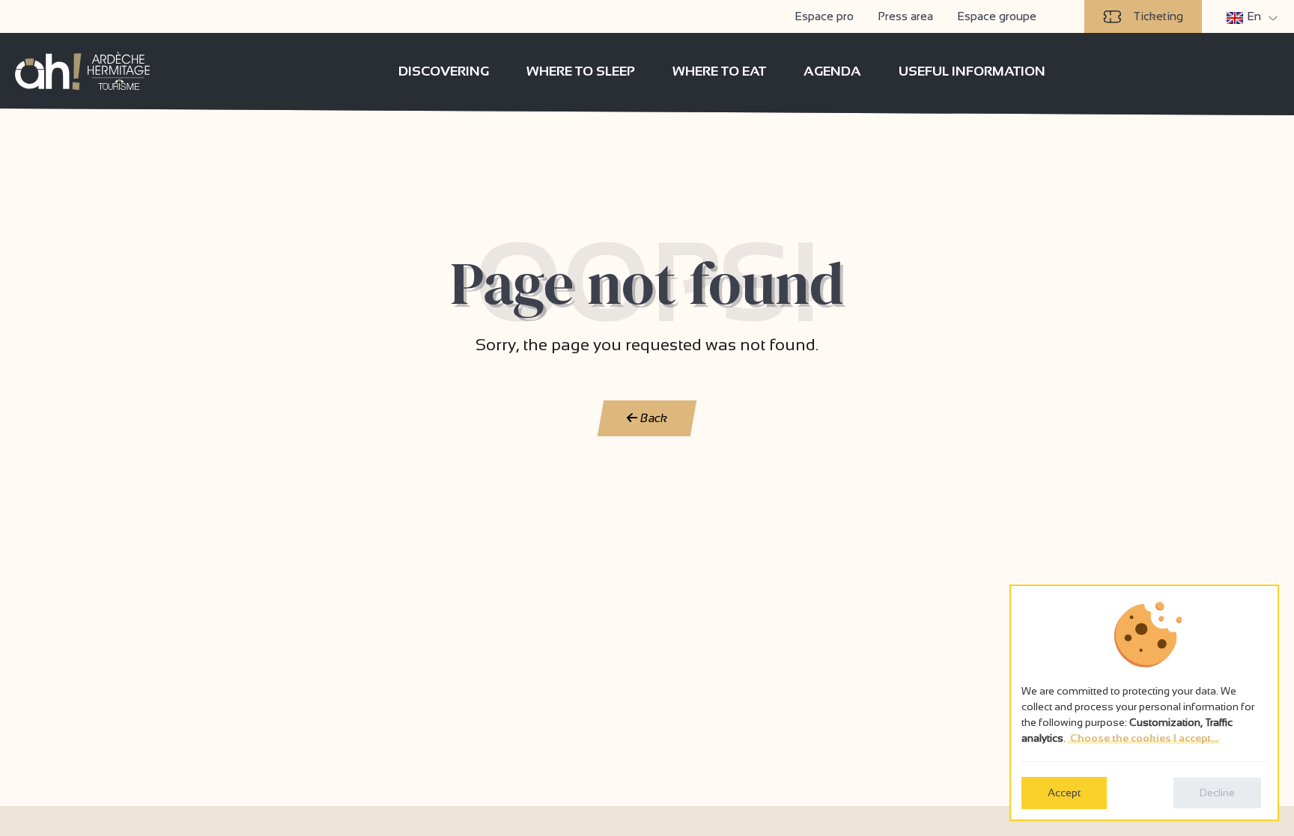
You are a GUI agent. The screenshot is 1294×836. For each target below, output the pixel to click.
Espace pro (824, 16)
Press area (905, 16)
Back (653, 418)
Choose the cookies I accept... (1144, 738)
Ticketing (1158, 16)
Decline (1217, 793)
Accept (1064, 793)
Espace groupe (996, 16)
